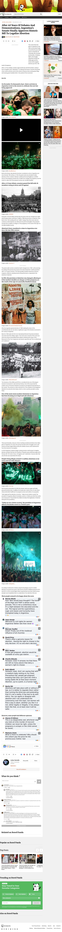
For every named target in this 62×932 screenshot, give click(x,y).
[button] (37, 850)
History (3, 22)
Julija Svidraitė (16, 36)
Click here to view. (18, 822)
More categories (7, 898)
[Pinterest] (6, 929)
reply (9, 787)
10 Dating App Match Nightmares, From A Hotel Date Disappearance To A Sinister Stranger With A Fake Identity (52, 121)
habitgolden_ (12, 583)
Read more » (13, 765)
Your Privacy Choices (36, 925)
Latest (11, 17)
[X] (8, 929)
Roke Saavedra (9, 805)
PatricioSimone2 (13, 379)
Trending (6, 17)
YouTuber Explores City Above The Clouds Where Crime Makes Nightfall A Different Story (53, 58)
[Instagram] (4, 929)
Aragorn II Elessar (7, 799)
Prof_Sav (11, 486)
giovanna (8, 789)
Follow (35, 760)
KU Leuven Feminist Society (15, 325)
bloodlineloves (12, 171)
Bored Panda (5, 926)
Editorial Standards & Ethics (39, 928)
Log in (59, 14)
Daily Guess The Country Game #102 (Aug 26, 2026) (52, 76)
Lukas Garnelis (9, 36)
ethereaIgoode (12, 117)
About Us (49, 925)
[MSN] (15, 929)
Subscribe (36, 903)
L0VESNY (11, 214)
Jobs (54, 925)
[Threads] (12, 929)
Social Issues (9, 22)
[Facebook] (1, 929)
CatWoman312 (7, 812)
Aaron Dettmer (9, 821)
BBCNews (11, 530)
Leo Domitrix (6, 784)
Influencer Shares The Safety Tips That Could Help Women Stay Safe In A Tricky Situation (52, 38)
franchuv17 (11, 263)
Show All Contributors (21, 769)
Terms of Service (57, 928)
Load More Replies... (9, 797)
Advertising (44, 925)
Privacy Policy (49, 928)
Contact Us (58, 925)
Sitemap (31, 928)
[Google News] (17, 929)
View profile (25, 760)
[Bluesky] (10, 929)
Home (1, 17)
